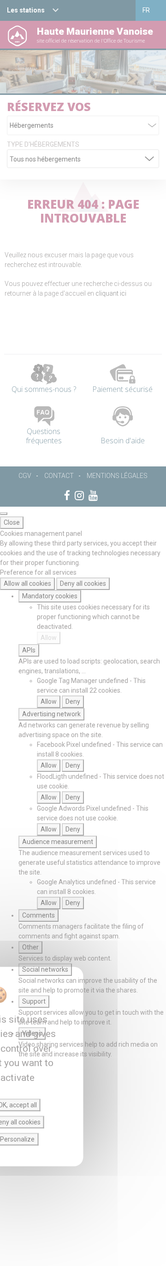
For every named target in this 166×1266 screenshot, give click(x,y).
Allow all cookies (27, 583)
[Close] (3, 513)
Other (30, 947)
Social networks (45, 969)
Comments (38, 915)
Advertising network (51, 714)
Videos (32, 1033)
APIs (29, 650)
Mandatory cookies (49, 596)
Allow (49, 637)
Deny (72, 701)
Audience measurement (57, 841)
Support (34, 1001)
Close (12, 522)
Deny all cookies (83, 583)
